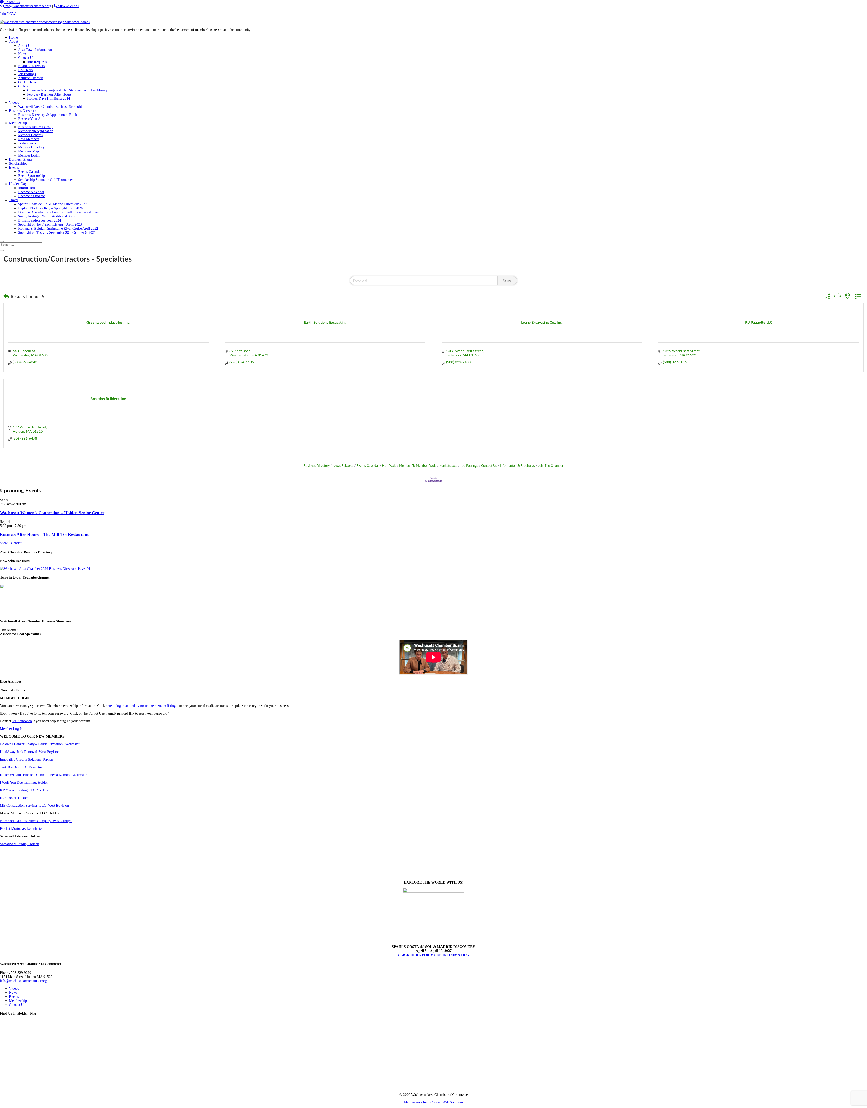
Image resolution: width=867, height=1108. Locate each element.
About (13, 41)
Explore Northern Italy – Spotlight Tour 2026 (50, 208)
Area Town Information (35, 49)
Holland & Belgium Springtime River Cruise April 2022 (58, 228)
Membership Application (35, 131)
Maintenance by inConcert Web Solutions (433, 1102)
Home (13, 37)
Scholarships (18, 163)
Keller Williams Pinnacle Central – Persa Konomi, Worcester (43, 775)
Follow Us (12, 2)
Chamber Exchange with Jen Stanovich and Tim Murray (67, 90)
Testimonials (27, 143)
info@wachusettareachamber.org (27, 6)
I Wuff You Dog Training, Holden (24, 782)
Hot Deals (25, 70)
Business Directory (22, 110)
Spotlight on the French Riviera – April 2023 (50, 224)
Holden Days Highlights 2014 (48, 98)
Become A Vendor (31, 192)
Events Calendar (30, 171)
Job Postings (27, 74)
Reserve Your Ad (30, 119)
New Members (28, 139)
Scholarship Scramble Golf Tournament (46, 180)
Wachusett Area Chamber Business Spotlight (50, 106)
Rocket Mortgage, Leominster (21, 828)
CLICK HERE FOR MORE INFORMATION (433, 955)
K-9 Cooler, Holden (14, 798)
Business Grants (20, 159)
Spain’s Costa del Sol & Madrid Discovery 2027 (52, 204)
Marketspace (448, 466)
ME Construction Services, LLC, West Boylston (34, 805)
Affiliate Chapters (30, 78)
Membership (18, 123)
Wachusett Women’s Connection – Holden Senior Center (52, 512)
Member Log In (11, 729)
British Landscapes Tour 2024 (39, 220)
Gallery (23, 86)
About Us (25, 45)
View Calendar (10, 543)
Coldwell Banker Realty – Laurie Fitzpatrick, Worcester (39, 744)
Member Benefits (30, 135)
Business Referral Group (35, 127)
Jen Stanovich (22, 721)
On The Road (28, 82)
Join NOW (8, 14)
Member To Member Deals (417, 466)
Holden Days (18, 184)
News (22, 54)
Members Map (28, 151)
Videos (14, 102)
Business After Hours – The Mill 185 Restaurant (44, 534)
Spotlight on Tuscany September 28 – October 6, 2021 (57, 232)
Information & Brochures (517, 466)
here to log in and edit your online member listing (141, 706)
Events (14, 167)
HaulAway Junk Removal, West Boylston (30, 752)
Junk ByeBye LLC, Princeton (21, 767)
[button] (6, 297)
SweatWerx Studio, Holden (19, 844)
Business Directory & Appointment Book (47, 115)
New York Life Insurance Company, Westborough (36, 821)
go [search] (509, 280)
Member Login (29, 155)
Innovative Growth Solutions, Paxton (26, 759)
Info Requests (37, 62)
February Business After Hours (49, 94)
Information (26, 188)
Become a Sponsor (31, 196)
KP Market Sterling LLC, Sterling (24, 790)
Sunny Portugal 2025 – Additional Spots (47, 216)
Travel (13, 200)
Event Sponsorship (31, 176)
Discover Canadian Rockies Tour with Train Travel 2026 (58, 212)
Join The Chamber (550, 466)
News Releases (343, 466)
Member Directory (31, 147)
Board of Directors (31, 66)
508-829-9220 (68, 6)
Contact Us (26, 14)
